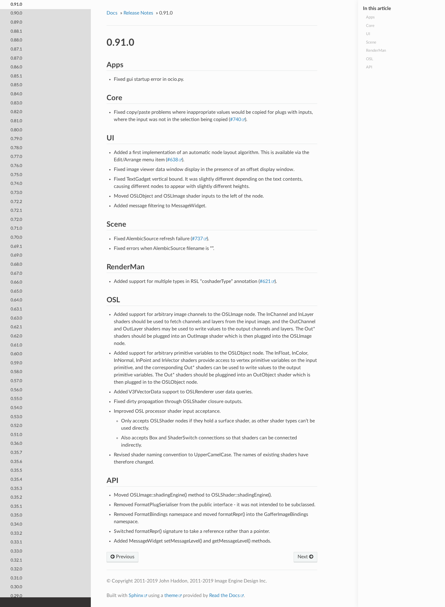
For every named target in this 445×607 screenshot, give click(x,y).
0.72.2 (16, 201)
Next (303, 556)
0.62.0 (16, 336)
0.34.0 (16, 524)
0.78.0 (16, 148)
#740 (235, 119)
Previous (124, 556)
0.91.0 (16, 4)
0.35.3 (16, 488)
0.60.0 (16, 354)
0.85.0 (16, 85)
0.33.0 (16, 551)
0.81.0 (16, 121)
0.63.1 (16, 309)
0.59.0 (16, 363)
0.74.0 (16, 183)
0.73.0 (16, 192)
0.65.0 (16, 291)
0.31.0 (16, 578)
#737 (197, 238)
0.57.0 (16, 381)
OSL (369, 59)
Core (370, 26)
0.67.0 (16, 273)
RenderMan (376, 51)
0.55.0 (16, 398)
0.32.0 (16, 569)
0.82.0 (16, 112)
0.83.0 (16, 103)
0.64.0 (16, 300)
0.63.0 (16, 318)
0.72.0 (16, 219)
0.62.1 (16, 327)
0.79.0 (16, 138)
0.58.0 (16, 371)
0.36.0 (16, 443)
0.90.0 (16, 13)
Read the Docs (224, 595)
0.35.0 (16, 515)
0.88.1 (16, 31)
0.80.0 (16, 130)
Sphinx (136, 595)
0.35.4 (16, 479)
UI (368, 34)
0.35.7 (16, 452)
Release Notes (138, 13)
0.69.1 (16, 246)
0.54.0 (16, 407)
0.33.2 (16, 533)
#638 (172, 159)
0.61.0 (16, 345)
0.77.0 (16, 156)
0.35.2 (16, 497)
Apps (370, 17)
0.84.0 (16, 94)
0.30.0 (16, 587)
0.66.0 (16, 282)
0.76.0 (16, 165)
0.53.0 (16, 417)
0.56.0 (16, 390)
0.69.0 (16, 255)
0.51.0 (16, 434)
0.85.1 (16, 76)
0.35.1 (16, 506)
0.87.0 (16, 58)
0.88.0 (16, 40)
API (369, 67)
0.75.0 (16, 174)
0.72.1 (16, 210)
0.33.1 (16, 542)
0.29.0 (16, 596)
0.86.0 (16, 67)
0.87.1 (16, 49)
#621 (265, 281)
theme (171, 595)
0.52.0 (16, 425)
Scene (371, 42)
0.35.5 (16, 470)
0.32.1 (16, 560)
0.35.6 (16, 461)
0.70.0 (16, 237)
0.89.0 (16, 22)
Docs (112, 13)
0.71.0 (16, 228)
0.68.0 (16, 264)
